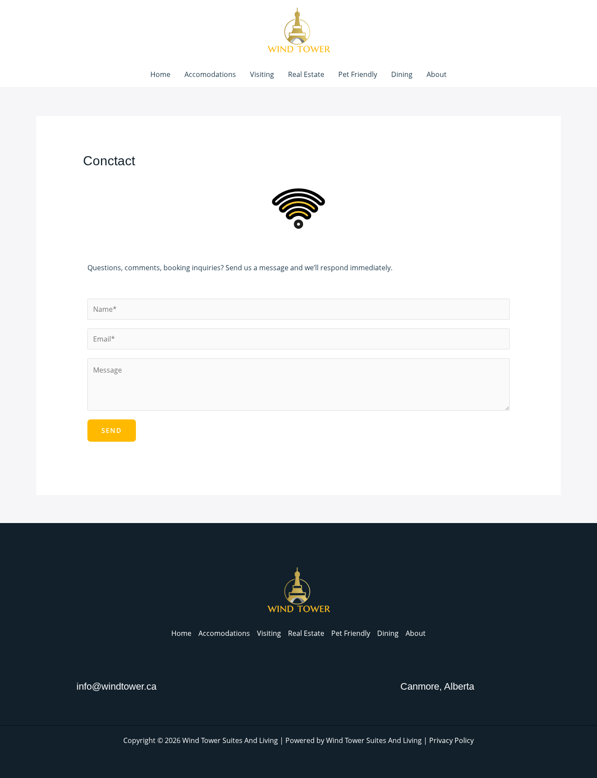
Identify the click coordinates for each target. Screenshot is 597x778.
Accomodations (210, 74)
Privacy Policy (451, 740)
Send (111, 430)
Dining (402, 74)
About (437, 74)
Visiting (262, 74)
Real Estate (306, 74)
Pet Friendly (357, 74)
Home (160, 74)
